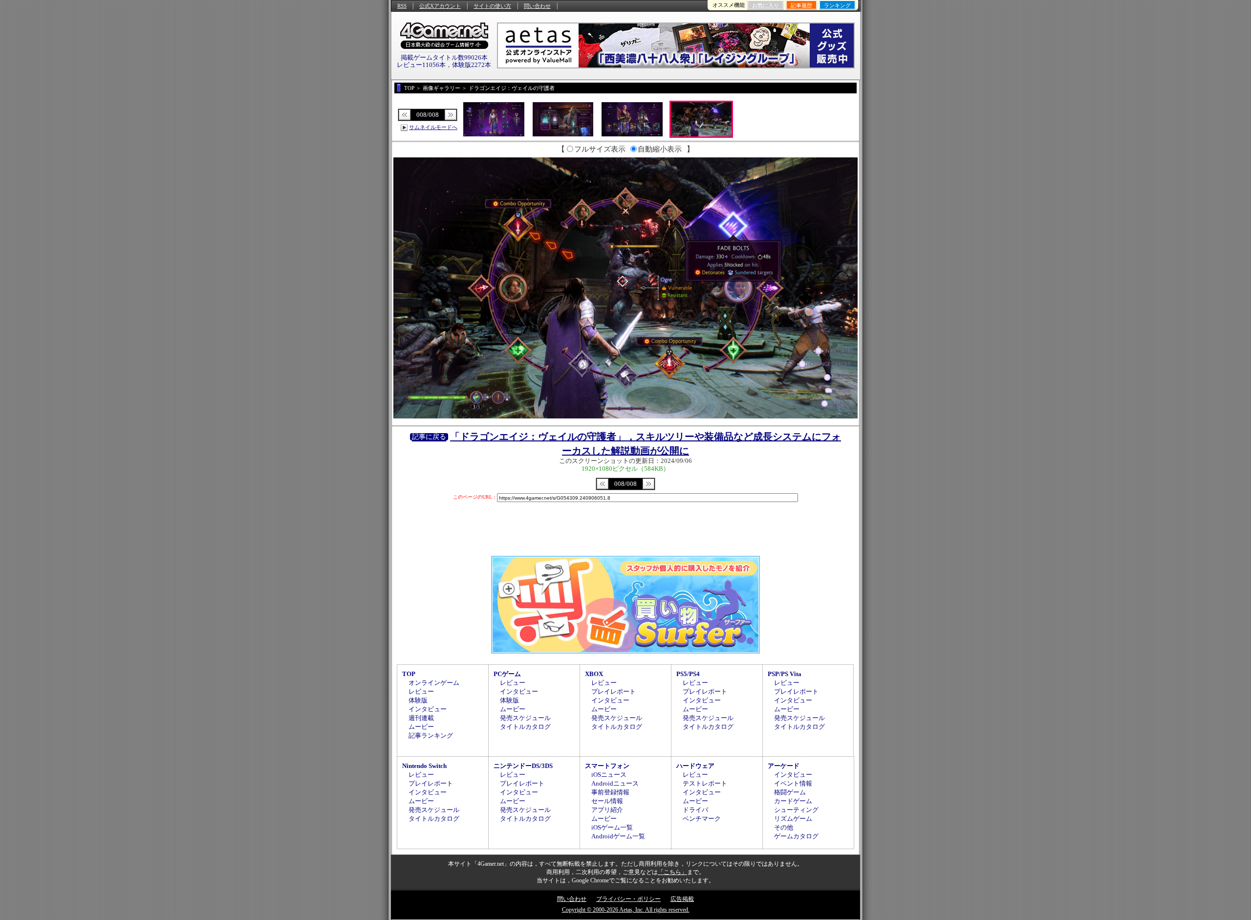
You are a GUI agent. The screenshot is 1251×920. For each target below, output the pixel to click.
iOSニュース (608, 774)
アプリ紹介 (607, 809)
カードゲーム (793, 801)
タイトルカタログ (525, 726)
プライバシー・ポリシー (628, 899)
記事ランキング (431, 735)
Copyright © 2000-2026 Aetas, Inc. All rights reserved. (626, 909)
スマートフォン (607, 765)
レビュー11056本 (421, 64)
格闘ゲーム (790, 792)
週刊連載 (421, 718)
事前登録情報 (610, 792)
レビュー (421, 691)
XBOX (594, 674)
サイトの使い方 (492, 6)
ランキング (837, 5)
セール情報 (607, 801)
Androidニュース (615, 783)
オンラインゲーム (434, 682)
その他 (783, 827)
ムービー (421, 726)
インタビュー (428, 709)
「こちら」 (672, 872)
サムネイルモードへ (433, 127)
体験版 (418, 700)
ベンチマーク (702, 818)
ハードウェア (695, 765)
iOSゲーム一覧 (612, 827)
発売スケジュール (525, 718)
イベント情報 (793, 783)
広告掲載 (682, 899)
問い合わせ (537, 6)
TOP (408, 674)
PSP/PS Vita (784, 674)
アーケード (783, 765)
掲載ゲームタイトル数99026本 (444, 57)
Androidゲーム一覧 (618, 836)
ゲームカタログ (796, 836)
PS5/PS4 (688, 674)
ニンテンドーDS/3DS (523, 765)
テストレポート (705, 783)
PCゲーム (507, 674)
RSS (402, 6)
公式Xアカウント (440, 6)
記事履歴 (801, 5)
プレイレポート (613, 691)
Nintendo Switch (424, 765)
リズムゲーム (793, 818)
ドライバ (695, 809)
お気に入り (765, 5)
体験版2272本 (471, 64)
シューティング (796, 809)
